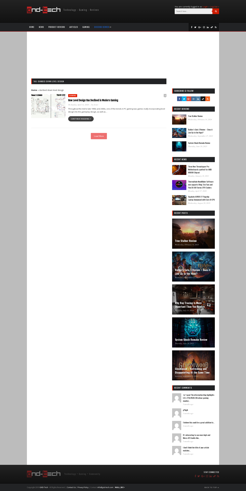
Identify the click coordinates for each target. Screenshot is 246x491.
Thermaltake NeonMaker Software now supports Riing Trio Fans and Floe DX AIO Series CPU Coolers (200, 184)
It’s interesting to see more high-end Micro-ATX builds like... (196, 436)
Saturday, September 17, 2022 (186, 376)
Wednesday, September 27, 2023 (200, 136)
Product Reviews (56, 27)
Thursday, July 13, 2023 (184, 310)
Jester (96, 104)
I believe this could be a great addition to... (199, 422)
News (41, 27)
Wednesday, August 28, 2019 (199, 203)
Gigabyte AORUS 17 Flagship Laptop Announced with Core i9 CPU (201, 198)
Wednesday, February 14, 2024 (200, 119)
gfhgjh (185, 409)
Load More (99, 136)
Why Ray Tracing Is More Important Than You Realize (190, 304)
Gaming (86, 27)
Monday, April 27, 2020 (197, 191)
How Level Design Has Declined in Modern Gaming (93, 100)
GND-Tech (44, 487)
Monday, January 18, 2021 (198, 176)
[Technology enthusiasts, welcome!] (63, 12)
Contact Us (71, 487)
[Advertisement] (123, 57)
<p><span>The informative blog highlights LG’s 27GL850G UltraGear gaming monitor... (198, 397)
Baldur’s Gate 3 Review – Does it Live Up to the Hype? (200, 131)
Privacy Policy (83, 487)
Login (205, 6)
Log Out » (214, 6)
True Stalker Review (195, 115)
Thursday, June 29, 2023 (197, 146)
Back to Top (210, 487)
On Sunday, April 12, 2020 (78, 104)
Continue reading (80, 119)
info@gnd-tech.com (105, 487)
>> (102, 27)
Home (31, 27)
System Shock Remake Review (199, 142)
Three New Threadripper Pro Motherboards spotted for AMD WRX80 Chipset (200, 169)
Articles (73, 27)
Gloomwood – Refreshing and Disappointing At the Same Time (192, 370)
